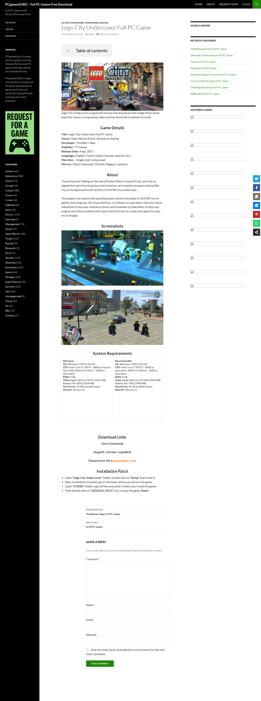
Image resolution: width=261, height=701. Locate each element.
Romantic (10, 248)
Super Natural (13, 281)
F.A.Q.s (246, 4)
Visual (8, 301)
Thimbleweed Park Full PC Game (209, 48)
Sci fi (7, 252)
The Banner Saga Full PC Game (103, 511)
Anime (9, 180)
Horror (9, 214)
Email (90, 619)
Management (12, 224)
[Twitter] (256, 178)
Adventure (77, 22)
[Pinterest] (256, 214)
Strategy (9, 276)
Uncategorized (13, 296)
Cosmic (9, 195)
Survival (9, 286)
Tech (7, 291)
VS (6, 305)
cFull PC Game (94, 524)
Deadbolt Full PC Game (203, 68)
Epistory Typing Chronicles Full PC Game (213, 74)
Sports (8, 272)
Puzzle (8, 238)
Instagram (10, 36)
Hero (8, 209)
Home (198, 4)
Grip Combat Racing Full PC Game (210, 80)
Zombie (9, 315)
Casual (9, 190)
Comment (93, 559)
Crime (8, 200)
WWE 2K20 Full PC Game (205, 93)
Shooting (10, 262)
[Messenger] (256, 205)
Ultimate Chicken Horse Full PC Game (212, 55)
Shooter (9, 257)
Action (65, 22)
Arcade (9, 185)
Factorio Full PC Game (203, 61)
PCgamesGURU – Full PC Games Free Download (38, 4)
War (7, 310)
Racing (104, 22)
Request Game (228, 4)
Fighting (9, 204)
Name (90, 604)
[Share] (256, 232)
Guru (91, 34)
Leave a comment (109, 34)
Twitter (9, 29)
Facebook (10, 22)
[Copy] (256, 196)
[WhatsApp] (256, 223)
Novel (8, 228)
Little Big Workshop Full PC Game (209, 87)
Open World (92, 22)
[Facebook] (256, 187)
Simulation (11, 267)
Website (91, 634)
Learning (10, 219)
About (211, 4)
